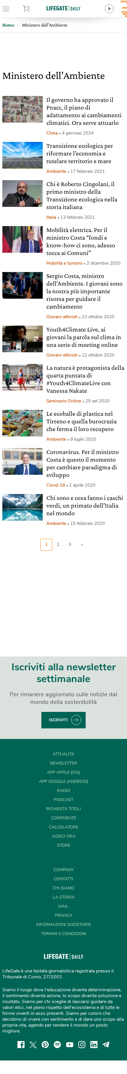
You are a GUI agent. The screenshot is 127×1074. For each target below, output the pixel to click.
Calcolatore (63, 827)
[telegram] (106, 1044)
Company (63, 870)
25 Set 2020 (97, 401)
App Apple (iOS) (63, 772)
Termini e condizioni (63, 934)
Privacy (63, 915)
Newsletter (63, 763)
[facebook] (21, 1044)
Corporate (63, 818)
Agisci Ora (64, 836)
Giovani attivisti (62, 317)
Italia (51, 217)
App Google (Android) (63, 781)
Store (35, 9)
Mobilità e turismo (64, 263)
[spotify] (57, 1044)
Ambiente (56, 171)
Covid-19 (55, 485)
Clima (52, 133)
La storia (63, 897)
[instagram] (81, 1044)
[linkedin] (93, 1044)
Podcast (63, 800)
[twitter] (33, 1044)
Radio (63, 790)
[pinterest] (45, 1044)
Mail (63, 906)
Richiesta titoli (63, 809)
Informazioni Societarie (63, 924)
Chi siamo (63, 888)
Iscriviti (58, 720)
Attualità (63, 754)
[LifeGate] (63, 8)
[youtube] (69, 1044)
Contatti (63, 879)
